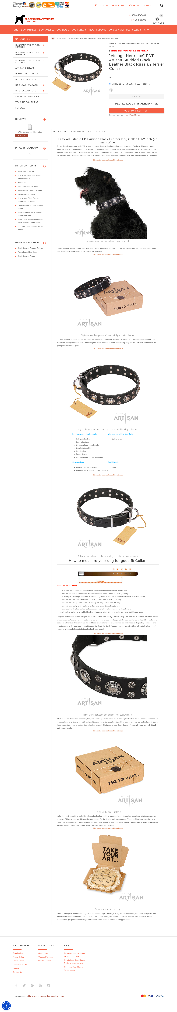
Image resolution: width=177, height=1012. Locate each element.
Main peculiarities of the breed (30, 190)
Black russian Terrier (26, 171)
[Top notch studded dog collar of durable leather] (108, 674)
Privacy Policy (18, 957)
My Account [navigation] (119, 5)
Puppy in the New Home (27, 252)
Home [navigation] (53, 38)
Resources (22, 182)
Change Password (45, 957)
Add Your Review (133, 115)
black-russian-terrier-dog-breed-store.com (46, 996)
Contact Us (140, 19)
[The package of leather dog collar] (108, 771)
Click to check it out (136, 111)
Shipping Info (18, 953)
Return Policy (18, 961)
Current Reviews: (116, 115)
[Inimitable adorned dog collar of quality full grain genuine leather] (108, 515)
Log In (148, 5)
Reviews (100, 131)
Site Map (16, 968)
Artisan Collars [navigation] (61, 38)
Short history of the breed (28, 186)
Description (59, 131)
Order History (43, 953)
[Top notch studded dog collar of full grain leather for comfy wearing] (108, 388)
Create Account (44, 961)
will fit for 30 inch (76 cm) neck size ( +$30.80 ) (130, 84)
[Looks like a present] (108, 868)
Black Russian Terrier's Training (30, 248)
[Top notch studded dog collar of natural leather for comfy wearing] (108, 294)
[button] (161, 6)
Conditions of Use (20, 964)
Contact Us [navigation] (103, 5)
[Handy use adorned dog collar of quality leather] (108, 200)
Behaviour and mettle (26, 194)
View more (22, 135)
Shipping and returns (81, 131)
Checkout (135, 5)
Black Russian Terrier (26, 256)
